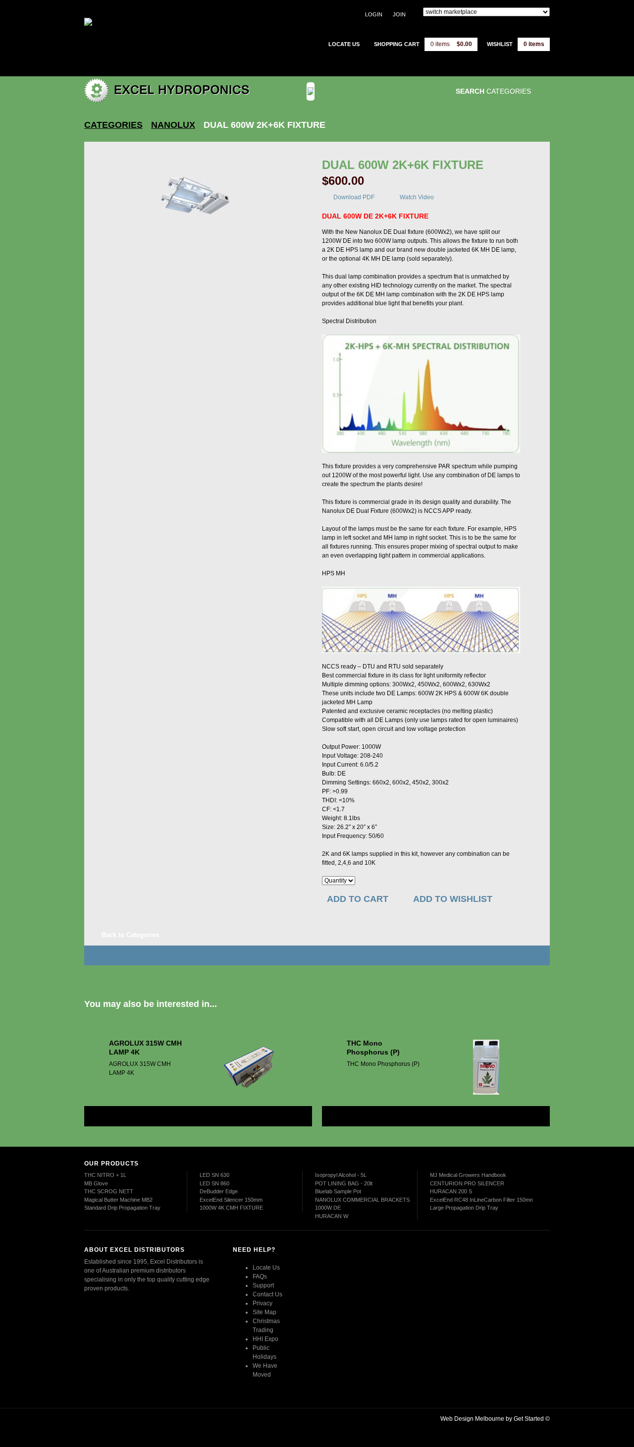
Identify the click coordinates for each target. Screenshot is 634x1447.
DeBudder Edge (219, 1191)
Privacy (262, 1303)
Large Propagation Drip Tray (464, 1208)
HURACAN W (331, 1216)
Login (373, 14)
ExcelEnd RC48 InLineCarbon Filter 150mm (482, 1200)
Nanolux (173, 125)
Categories (113, 125)
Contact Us (267, 1294)
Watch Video (417, 197)
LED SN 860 (214, 1183)
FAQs (260, 1276)
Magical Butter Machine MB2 (118, 1200)
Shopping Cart (397, 44)
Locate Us (266, 1267)
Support (263, 1285)
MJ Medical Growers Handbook (468, 1175)
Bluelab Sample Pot (338, 1191)
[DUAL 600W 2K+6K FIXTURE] (197, 197)
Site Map (264, 1312)
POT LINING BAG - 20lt (343, 1183)
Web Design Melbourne (472, 1418)
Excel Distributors (146, 37)
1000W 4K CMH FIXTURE (231, 1208)
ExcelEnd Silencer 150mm (231, 1200)
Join (399, 14)
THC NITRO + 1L (105, 1175)
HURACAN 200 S (451, 1191)
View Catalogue (383, 91)
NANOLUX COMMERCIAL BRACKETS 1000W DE (362, 1204)
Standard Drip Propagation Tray (122, 1208)
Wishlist (500, 44)
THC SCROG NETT (108, 1191)
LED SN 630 (214, 1175)
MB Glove (96, 1183)
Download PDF (353, 197)
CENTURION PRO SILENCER (467, 1183)
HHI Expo (265, 1339)
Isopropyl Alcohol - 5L (341, 1175)
